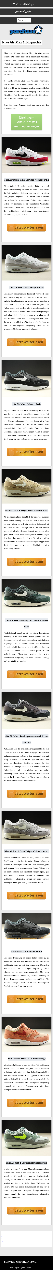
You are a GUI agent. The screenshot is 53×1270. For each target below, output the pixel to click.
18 (2, 1242)
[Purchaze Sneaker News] (26, 35)
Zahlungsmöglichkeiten (20, 1267)
